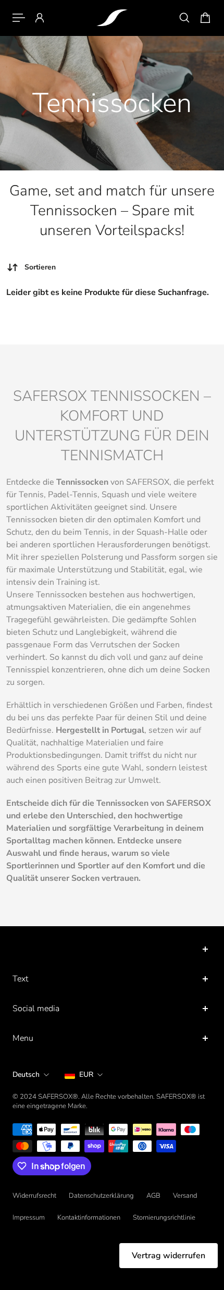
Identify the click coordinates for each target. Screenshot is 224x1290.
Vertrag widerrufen (168, 1255)
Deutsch (26, 1074)
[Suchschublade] (184, 17)
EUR (86, 1074)
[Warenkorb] (205, 17)
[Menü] (18, 17)
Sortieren (40, 267)
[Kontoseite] (39, 17)
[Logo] (112, 17)
